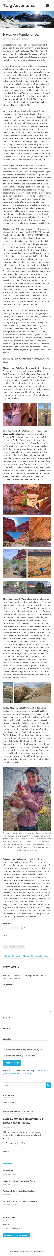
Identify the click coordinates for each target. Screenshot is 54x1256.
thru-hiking (13, 947)
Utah (22, 947)
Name (6, 1017)
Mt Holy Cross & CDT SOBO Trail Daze (20, 1201)
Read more (8, 1163)
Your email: (8, 1224)
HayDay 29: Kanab (12, 955)
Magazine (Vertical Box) (18, 1111)
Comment (8, 984)
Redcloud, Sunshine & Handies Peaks (19, 1191)
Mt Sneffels (8, 1170)
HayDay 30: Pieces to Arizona (36, 955)
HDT (5, 947)
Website (7, 1039)
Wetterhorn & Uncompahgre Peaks (19, 1181)
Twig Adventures (19, 5)
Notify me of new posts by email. (21, 1055)
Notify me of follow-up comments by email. (25, 1049)
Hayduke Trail (22, 39)
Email (6, 1028)
